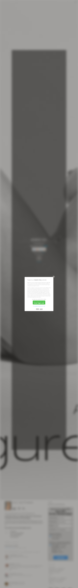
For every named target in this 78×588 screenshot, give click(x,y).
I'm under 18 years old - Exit (39, 306)
